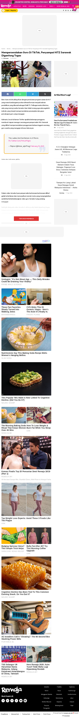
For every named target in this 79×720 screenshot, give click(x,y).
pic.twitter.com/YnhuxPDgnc (19, 141)
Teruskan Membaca (26, 218)
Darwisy (61, 193)
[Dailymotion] (25, 700)
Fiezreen (6, 58)
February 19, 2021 (37, 146)
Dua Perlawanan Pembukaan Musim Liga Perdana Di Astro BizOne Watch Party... (65, 122)
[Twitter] (68, 10)
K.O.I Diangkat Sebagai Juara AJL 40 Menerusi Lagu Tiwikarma (66, 149)
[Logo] (6, 5)
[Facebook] (63, 10)
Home (3, 49)
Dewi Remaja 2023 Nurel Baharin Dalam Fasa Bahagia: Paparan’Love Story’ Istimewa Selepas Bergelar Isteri (66, 167)
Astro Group (67, 715)
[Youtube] (21, 700)
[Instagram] (66, 10)
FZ (55, 127)
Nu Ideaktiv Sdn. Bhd (68, 713)
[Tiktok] (70, 10)
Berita (8, 49)
